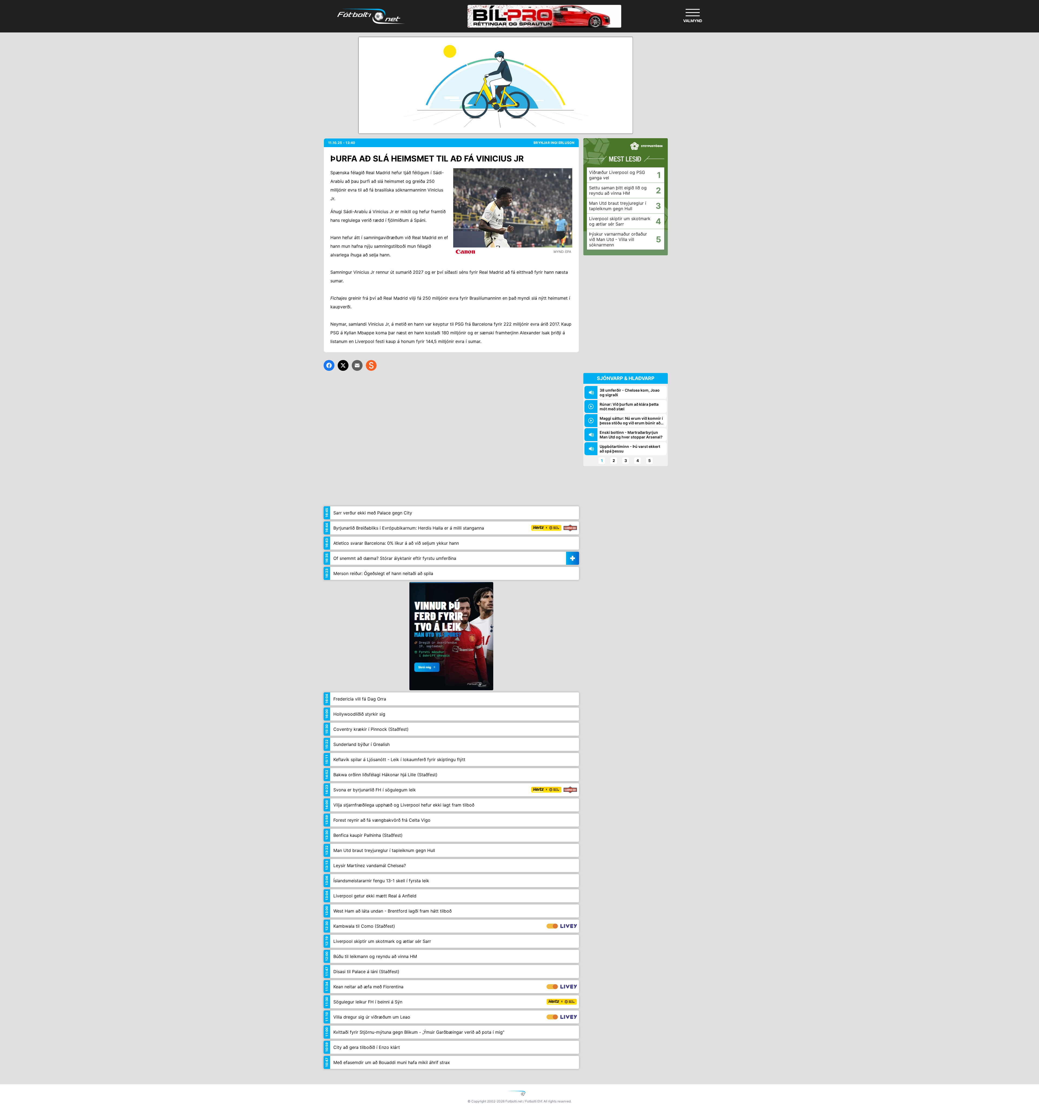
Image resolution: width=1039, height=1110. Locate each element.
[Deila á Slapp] (371, 365)
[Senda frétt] (357, 365)
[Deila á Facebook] (329, 365)
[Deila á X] (343, 365)
